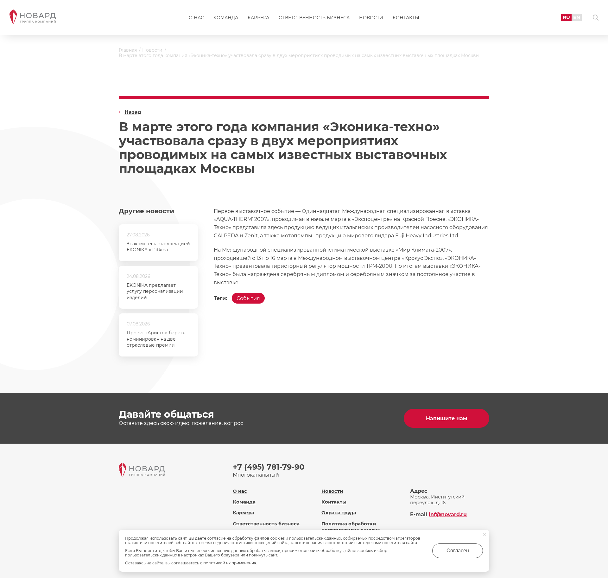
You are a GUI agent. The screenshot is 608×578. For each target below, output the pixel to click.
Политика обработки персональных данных (350, 527)
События (248, 298)
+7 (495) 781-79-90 (268, 467)
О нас (196, 18)
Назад (132, 112)
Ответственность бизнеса (314, 18)
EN (576, 17)
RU (566, 17)
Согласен (457, 550)
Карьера (258, 18)
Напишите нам (446, 418)
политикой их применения (229, 563)
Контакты (406, 18)
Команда (225, 18)
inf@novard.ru (448, 514)
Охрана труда (338, 513)
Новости (371, 18)
